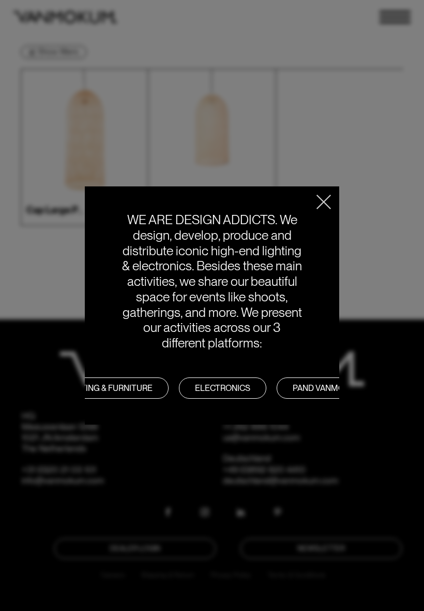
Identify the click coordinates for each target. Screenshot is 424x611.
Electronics (222, 388)
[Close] (323, 201)
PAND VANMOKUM (327, 388)
